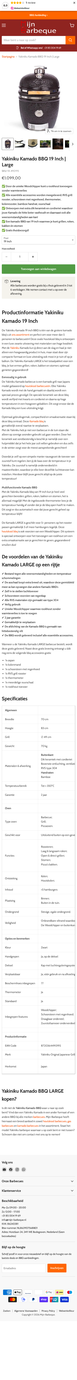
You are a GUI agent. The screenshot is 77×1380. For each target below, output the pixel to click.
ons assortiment (20, 334)
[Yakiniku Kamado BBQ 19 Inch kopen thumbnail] (45, 144)
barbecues (39, 1117)
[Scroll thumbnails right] (72, 144)
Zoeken (6, 1310)
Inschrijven (57, 1268)
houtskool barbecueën (37, 386)
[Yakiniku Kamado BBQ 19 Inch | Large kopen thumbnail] (20, 144)
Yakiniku (14, 348)
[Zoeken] (70, 40)
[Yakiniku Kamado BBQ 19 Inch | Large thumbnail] (7, 144)
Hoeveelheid (8, 248)
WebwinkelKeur (66, 1310)
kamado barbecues (27, 1125)
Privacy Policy (48, 1310)
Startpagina (8, 56)
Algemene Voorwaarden (26, 1310)
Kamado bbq (37, 421)
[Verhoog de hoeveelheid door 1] (33, 256)
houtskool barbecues (54, 1121)
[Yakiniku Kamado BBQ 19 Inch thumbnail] (32, 144)
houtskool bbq (10, 531)
